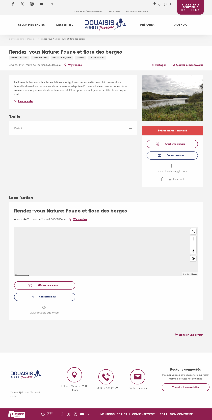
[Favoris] (160, 4)
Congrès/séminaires (88, 11)
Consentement (143, 414)
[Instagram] (32, 4)
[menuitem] (31, 24)
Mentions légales (113, 414)
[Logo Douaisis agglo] (16, 414)
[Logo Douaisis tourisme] (26, 374)
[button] (165, 4)
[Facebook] (13, 4)
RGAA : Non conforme (176, 414)
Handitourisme (137, 11)
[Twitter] (22, 4)
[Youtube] (41, 4)
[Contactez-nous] (50, 4)
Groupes (114, 11)
